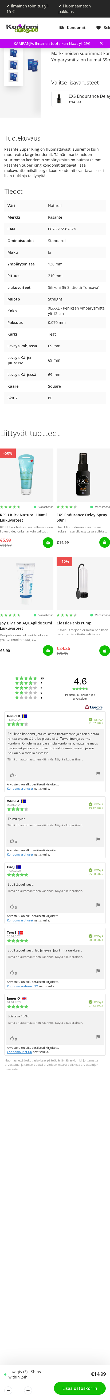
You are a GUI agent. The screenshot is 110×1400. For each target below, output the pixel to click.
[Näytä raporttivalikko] (98, 774)
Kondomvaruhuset (20, 788)
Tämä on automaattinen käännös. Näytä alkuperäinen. (45, 759)
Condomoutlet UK (19, 1052)
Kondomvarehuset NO (22, 986)
